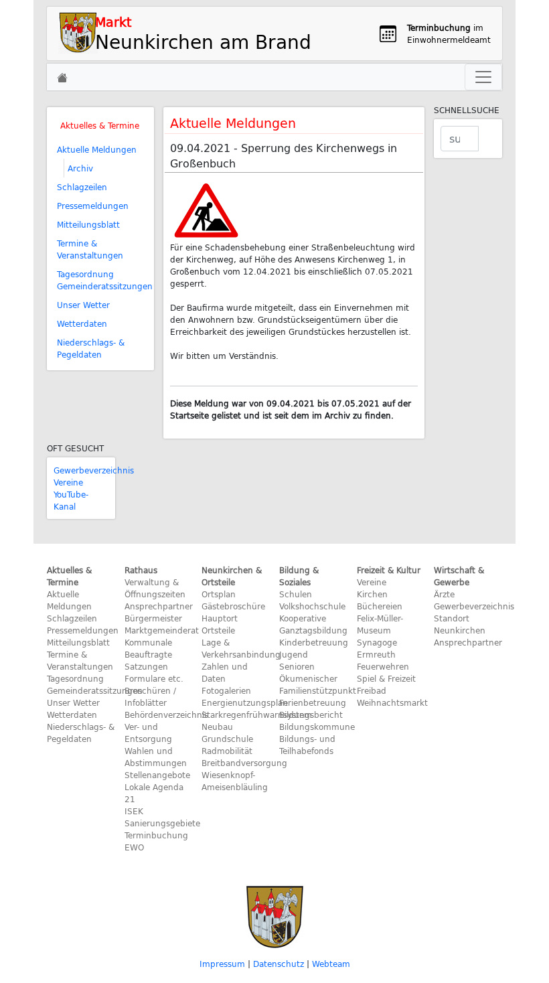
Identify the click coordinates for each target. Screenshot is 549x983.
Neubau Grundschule (227, 733)
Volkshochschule (312, 606)
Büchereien (379, 606)
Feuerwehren (383, 666)
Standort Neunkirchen (459, 624)
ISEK (134, 811)
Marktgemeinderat (162, 630)
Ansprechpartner (159, 606)
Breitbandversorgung (244, 763)
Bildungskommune (317, 727)
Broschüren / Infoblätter (150, 696)
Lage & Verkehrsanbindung (241, 648)
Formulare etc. (154, 678)
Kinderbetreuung (313, 642)
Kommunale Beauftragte (148, 648)
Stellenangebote (157, 775)
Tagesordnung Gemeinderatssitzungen (105, 280)
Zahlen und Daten (225, 672)
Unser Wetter (83, 305)
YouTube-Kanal (71, 500)
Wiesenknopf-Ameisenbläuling (235, 781)
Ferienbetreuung (312, 702)
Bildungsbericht (311, 714)
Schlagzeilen (82, 187)
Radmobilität (227, 751)
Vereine (68, 482)
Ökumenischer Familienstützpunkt (317, 684)
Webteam (331, 964)
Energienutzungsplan (245, 702)
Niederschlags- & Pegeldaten (91, 348)
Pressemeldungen (93, 206)
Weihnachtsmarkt (392, 702)
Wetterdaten (82, 323)
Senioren (297, 666)
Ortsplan (219, 594)
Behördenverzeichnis (166, 714)
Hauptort (220, 618)
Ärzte (444, 594)
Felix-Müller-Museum (380, 624)
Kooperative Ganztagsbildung (313, 624)
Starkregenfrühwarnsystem (257, 714)
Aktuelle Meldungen (97, 149)
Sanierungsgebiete (162, 823)
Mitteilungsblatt (88, 224)
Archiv (80, 168)
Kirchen (372, 594)
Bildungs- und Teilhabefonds (307, 745)
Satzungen (146, 666)
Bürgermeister (153, 618)
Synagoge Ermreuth (377, 648)
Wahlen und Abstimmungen (156, 757)
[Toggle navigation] (483, 77)
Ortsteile (218, 630)
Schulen (295, 594)
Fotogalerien (226, 690)
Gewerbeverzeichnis (94, 470)
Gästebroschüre (233, 606)
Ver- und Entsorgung (148, 733)
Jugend (293, 654)
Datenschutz (278, 964)
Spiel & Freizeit (386, 678)
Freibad (371, 690)
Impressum (222, 964)
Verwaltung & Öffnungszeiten (155, 588)
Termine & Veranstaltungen (90, 249)
